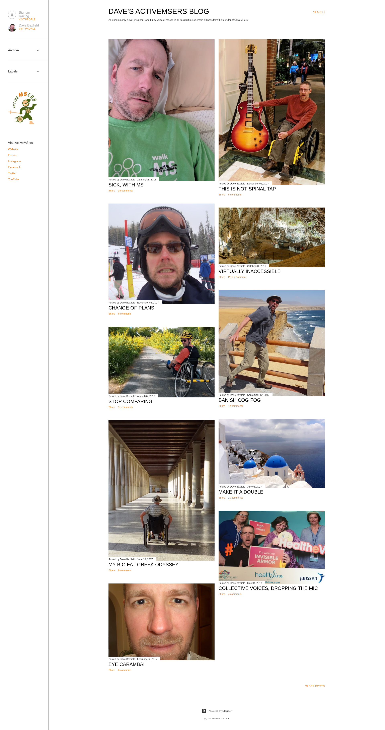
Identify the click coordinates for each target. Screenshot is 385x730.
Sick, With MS (126, 184)
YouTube (13, 179)
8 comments (124, 313)
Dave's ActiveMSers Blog (158, 11)
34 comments (125, 190)
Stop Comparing (130, 401)
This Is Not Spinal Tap (247, 188)
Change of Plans (131, 308)
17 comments (235, 406)
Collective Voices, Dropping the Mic (268, 588)
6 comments (234, 194)
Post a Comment (237, 277)
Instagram (14, 161)
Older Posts (315, 686)
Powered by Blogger (220, 710)
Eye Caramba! (126, 664)
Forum (12, 155)
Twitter (12, 173)
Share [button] (111, 190)
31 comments (125, 407)
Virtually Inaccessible (250, 271)
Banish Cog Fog (240, 400)
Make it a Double (241, 492)
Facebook (14, 167)
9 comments (124, 570)
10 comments (235, 497)
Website (13, 149)
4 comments (234, 594)
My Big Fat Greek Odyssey (143, 564)
